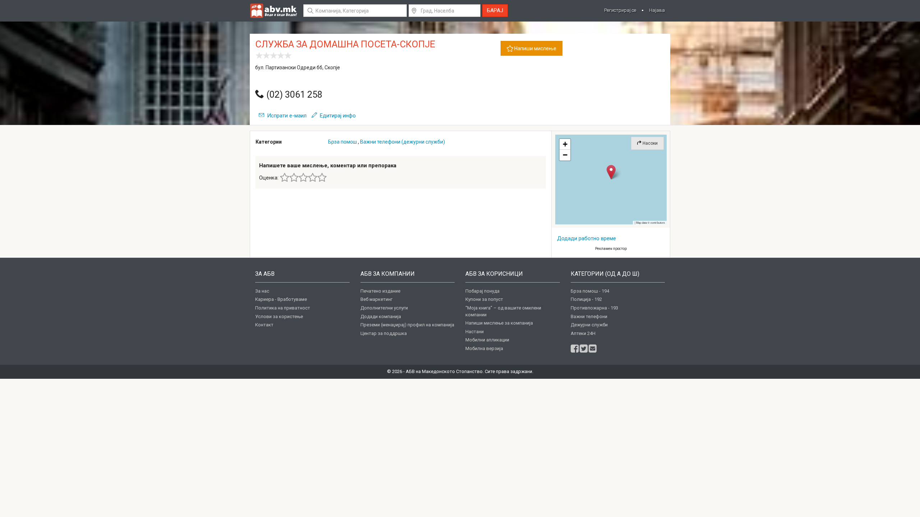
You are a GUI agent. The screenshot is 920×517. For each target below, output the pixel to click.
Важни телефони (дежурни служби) (402, 142)
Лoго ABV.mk (273, 11)
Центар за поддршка (383, 333)
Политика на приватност (282, 308)
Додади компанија (380, 316)
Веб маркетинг (376, 299)
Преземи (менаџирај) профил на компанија (407, 324)
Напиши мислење (534, 48)
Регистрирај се (620, 10)
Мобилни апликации (487, 340)
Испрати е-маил (285, 115)
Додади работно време (586, 238)
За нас (262, 291)
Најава (657, 10)
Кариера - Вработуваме (281, 299)
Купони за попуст (484, 299)
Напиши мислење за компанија (499, 323)
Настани (474, 331)
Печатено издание (380, 291)
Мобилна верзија (484, 348)
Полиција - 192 (586, 299)
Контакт (264, 324)
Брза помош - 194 (590, 291)
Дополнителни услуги (384, 308)
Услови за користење (279, 316)
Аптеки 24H (583, 333)
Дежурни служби (589, 324)
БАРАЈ (495, 10)
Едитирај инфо (336, 115)
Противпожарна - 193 (594, 308)
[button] (611, 172)
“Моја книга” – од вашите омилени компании (503, 311)
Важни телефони (589, 316)
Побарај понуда (482, 291)
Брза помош (342, 142)
